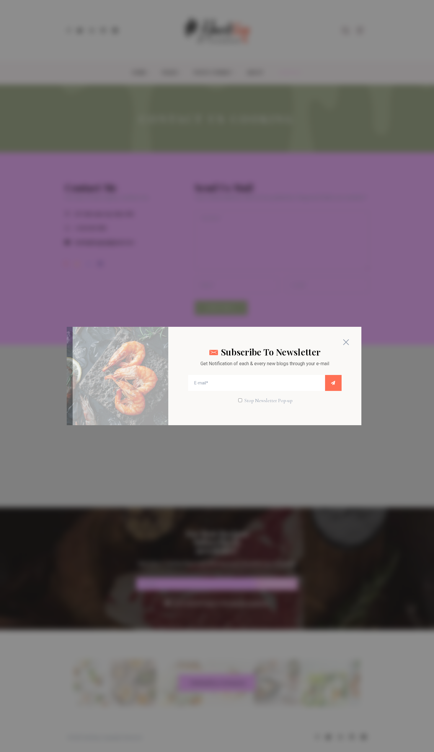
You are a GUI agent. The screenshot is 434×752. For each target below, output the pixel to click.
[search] (333, 383)
